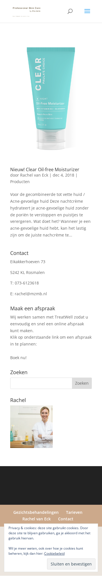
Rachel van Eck (34, 175)
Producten (20, 181)
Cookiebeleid (54, 553)
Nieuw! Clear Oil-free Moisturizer (44, 169)
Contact (65, 518)
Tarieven (74, 512)
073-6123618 (27, 283)
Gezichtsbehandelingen (36, 512)
